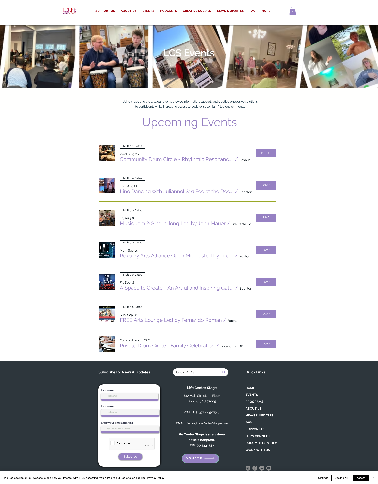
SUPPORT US (255, 429)
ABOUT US (254, 408)
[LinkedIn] (261, 468)
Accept (361, 478)
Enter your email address (117, 422)
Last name (107, 406)
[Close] (373, 478)
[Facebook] (254, 468)
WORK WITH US (258, 450)
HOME (250, 388)
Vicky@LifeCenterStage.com (207, 423)
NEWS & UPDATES (259, 415)
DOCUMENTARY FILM (262, 443)
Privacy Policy (155, 478)
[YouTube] (268, 468)
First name (107, 390)
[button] (292, 11)
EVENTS (252, 395)
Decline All (341, 478)
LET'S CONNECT (258, 436)
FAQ (249, 422)
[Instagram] (248, 468)
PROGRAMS (254, 401)
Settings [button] (323, 478)
